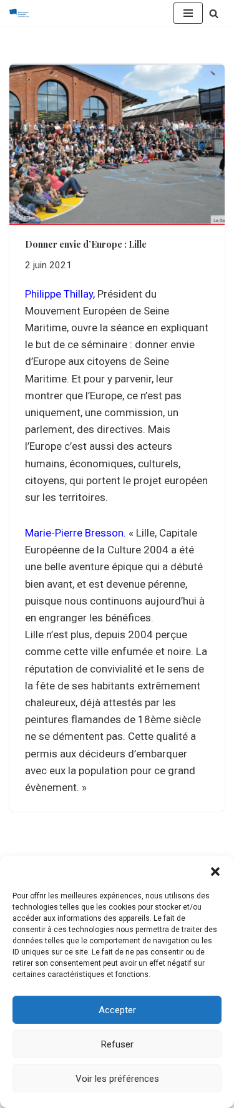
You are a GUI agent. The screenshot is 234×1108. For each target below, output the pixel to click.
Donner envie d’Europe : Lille (86, 244)
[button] (215, 871)
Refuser (117, 1044)
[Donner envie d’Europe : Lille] (117, 144)
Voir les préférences (117, 1078)
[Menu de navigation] (188, 13)
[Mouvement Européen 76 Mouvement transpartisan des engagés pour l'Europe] (22, 13)
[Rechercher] (213, 13)
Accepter (117, 1010)
